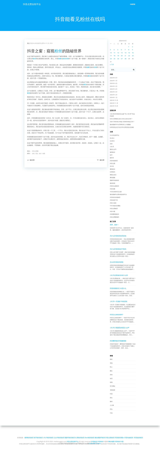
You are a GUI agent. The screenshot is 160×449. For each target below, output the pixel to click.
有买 (111, 378)
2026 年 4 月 (113, 89)
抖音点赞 (112, 163)
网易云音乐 (113, 175)
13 (121, 53)
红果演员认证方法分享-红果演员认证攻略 (122, 127)
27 (121, 59)
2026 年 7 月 (113, 80)
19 (118, 56)
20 (121, 56)
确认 (111, 371)
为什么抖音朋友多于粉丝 (118, 249)
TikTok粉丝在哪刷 (115, 206)
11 (114, 53)
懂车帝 (112, 158)
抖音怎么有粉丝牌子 (116, 315)
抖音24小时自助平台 (36, 43)
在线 (67, 59)
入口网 (112, 405)
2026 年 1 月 (113, 97)
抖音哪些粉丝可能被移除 (118, 341)
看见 (89, 76)
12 (118, 53)
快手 (111, 155)
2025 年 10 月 (114, 106)
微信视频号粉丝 (100, 438)
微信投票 (112, 183)
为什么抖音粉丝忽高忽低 (118, 236)
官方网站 (112, 386)
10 (111, 53)
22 (129, 56)
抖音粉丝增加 (119, 438)
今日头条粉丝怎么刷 (116, 191)
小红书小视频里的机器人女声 (119, 328)
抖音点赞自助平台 (32, 4)
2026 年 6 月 (113, 83)
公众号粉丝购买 (59, 438)
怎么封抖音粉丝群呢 (116, 262)
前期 (111, 382)
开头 (111, 409)
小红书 (112, 146)
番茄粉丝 (112, 169)
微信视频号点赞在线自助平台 (118, 194)
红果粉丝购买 (79, 438)
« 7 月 (112, 64)
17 (111, 56)
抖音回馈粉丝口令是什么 (118, 288)
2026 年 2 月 (113, 95)
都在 (111, 359)
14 (125, 53)
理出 (111, 398)
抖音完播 (112, 189)
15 (129, 53)
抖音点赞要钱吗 (114, 217)
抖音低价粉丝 (138, 438)
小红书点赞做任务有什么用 (119, 275)
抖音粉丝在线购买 (115, 197)
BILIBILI (112, 138)
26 (118, 59)
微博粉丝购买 (29, 438)
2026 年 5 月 (113, 86)
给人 (111, 367)
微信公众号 (113, 149)
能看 (59, 59)
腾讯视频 (112, 177)
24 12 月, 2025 (48, 43)
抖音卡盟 (112, 211)
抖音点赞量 (35, 151)
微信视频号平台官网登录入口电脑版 (120, 124)
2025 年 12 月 (114, 100)
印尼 (111, 394)
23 (133, 56)
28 (125, 59)
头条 (111, 144)
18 (114, 56)
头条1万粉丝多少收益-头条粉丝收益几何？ (122, 121)
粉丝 (58, 50)
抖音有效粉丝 (114, 161)
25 (114, 59)
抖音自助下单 (114, 200)
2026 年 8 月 (113, 78)
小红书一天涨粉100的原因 (118, 301)
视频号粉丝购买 (70, 438)
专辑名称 (112, 390)
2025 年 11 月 (114, 103)
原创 (111, 374)
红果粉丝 (112, 172)
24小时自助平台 (114, 135)
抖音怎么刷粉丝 (114, 186)
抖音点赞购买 (114, 208)
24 (111, 59)
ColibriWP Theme (95, 443)
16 (133, 53)
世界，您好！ (114, 225)
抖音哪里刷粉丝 (114, 214)
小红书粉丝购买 (48, 438)
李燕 (111, 363)
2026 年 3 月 (113, 92)
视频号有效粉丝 (114, 180)
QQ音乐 (112, 141)
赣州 (111, 401)
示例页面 (132, 4)
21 (125, 56)
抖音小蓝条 (113, 203)
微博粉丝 (112, 152)
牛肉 (111, 413)
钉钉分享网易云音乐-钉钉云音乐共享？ (121, 119)
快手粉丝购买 (38, 438)
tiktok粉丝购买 (89, 438)
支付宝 (112, 166)
